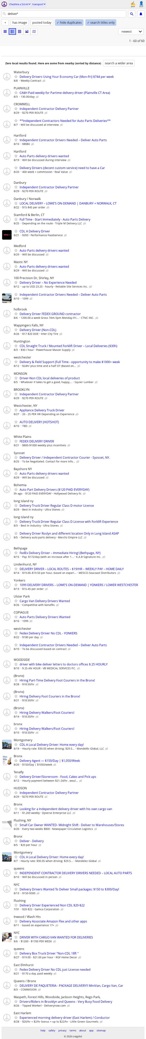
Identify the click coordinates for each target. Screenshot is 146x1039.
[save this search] (140, 13)
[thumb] (12, 31)
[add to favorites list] (16, 76)
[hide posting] (44, 80)
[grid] (19, 31)
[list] (5, 31)
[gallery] (26, 31)
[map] (34, 31)
